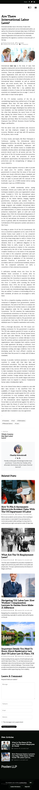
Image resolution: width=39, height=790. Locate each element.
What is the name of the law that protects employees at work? (23, 744)
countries (6, 421)
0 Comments (24, 44)
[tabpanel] (18, 55)
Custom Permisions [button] (15, 786)
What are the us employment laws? (17, 556)
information (21, 421)
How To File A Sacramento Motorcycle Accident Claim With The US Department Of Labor (18, 509)
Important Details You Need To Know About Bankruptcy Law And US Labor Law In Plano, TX (17, 651)
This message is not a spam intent (13, 722)
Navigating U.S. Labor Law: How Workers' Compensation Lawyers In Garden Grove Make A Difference (17, 604)
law (14, 421)
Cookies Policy (23, 782)
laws (17, 423)
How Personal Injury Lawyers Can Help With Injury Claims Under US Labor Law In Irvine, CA (23, 755)
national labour (8, 423)
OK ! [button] (31, 782)
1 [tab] (18, 59)
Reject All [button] (27, 786)
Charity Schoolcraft (8, 43)
